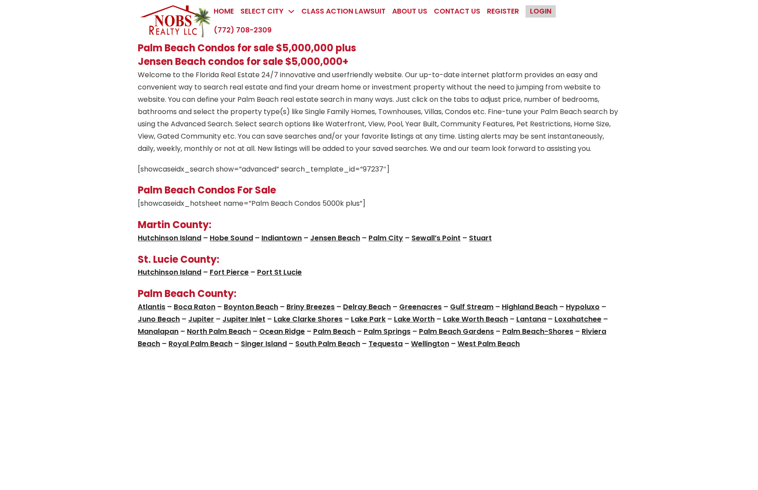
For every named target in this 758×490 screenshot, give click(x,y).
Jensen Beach (335, 238)
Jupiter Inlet (243, 319)
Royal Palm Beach (200, 344)
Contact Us (457, 11)
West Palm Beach (489, 344)
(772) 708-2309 (243, 30)
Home (224, 11)
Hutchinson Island (169, 238)
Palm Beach (334, 331)
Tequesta (385, 344)
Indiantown (281, 238)
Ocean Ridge (282, 331)
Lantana (531, 319)
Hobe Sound (231, 238)
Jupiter (201, 319)
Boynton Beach (251, 307)
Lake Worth (414, 319)
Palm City (385, 238)
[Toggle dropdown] (291, 11)
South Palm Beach (327, 344)
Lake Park (368, 319)
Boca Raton (194, 307)
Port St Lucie (279, 272)
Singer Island (264, 344)
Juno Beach (159, 319)
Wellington (430, 344)
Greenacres (420, 307)
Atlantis (151, 307)
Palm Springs (387, 331)
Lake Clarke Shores (308, 319)
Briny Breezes (310, 307)
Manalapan (158, 331)
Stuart (480, 238)
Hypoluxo (583, 307)
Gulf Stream (471, 307)
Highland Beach (530, 307)
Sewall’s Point (436, 238)
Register (503, 11)
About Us (409, 11)
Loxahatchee (577, 319)
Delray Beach (367, 307)
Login (540, 11)
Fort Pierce (229, 272)
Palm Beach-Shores (537, 331)
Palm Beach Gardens (456, 331)
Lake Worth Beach (475, 319)
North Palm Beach (219, 331)
